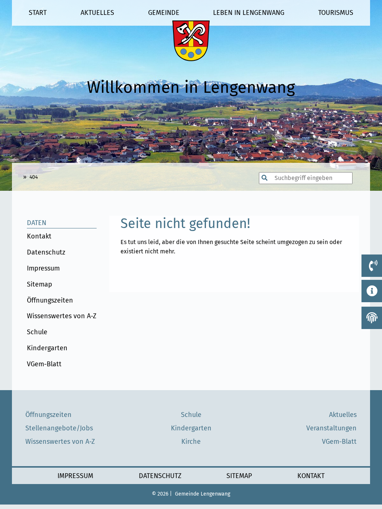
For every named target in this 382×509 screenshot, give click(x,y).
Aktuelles (97, 13)
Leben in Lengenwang (248, 13)
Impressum (43, 268)
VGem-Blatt (44, 364)
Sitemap (39, 284)
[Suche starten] (255, 178)
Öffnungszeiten (50, 300)
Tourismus (335, 13)
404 (33, 177)
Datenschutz (46, 252)
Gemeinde (163, 13)
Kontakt (39, 236)
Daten (36, 223)
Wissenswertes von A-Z (61, 316)
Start (38, 13)
